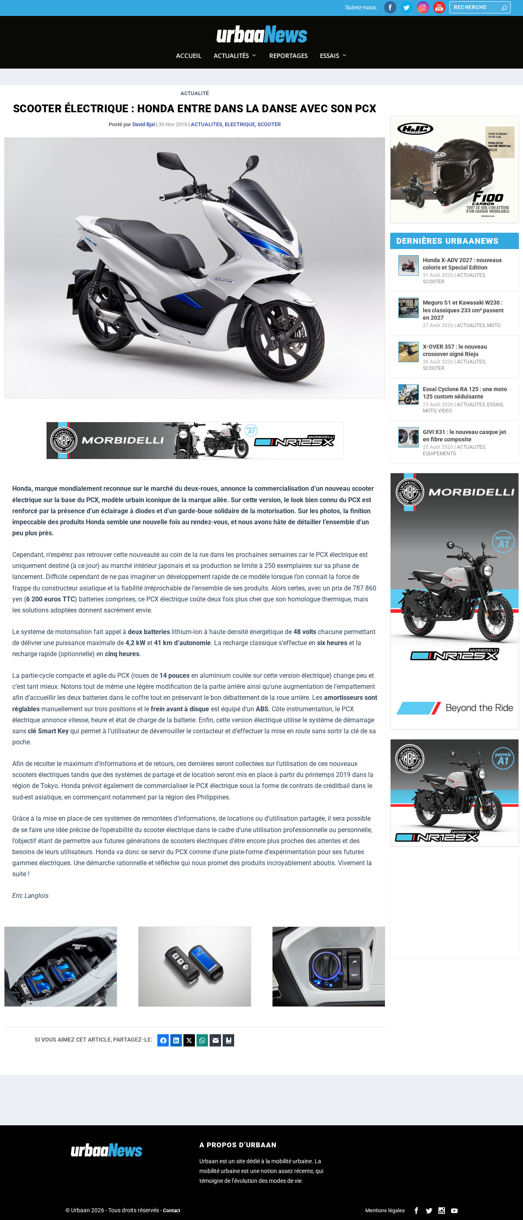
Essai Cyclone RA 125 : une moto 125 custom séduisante (465, 393)
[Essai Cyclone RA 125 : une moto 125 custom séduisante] (408, 394)
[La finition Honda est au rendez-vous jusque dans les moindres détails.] (328, 1005)
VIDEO (445, 411)
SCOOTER (269, 124)
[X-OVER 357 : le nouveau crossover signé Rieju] (408, 352)
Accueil (188, 56)
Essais (329, 56)
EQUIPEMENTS (439, 453)
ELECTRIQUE (240, 124)
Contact (171, 1210)
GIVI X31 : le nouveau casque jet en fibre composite (464, 436)
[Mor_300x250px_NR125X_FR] (454, 792)
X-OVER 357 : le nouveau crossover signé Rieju (455, 350)
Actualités (231, 56)
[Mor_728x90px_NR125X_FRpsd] (195, 457)
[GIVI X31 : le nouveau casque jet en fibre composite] (408, 437)
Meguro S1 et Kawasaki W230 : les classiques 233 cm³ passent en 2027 (463, 310)
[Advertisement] (454, 907)
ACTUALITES (206, 124)
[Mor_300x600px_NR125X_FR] (454, 601)
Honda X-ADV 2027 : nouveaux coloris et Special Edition (462, 264)
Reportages (288, 56)
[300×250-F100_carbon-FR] (454, 169)
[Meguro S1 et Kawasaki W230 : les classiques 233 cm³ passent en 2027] (408, 308)
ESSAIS (495, 404)
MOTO (494, 325)
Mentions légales (385, 1210)
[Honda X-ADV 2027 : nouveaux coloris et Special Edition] (408, 265)
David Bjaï (143, 124)
